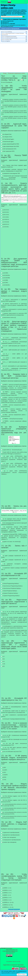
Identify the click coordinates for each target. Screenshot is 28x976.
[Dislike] (21, 80)
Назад (5, 73)
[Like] (16, 80)
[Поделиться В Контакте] (11, 916)
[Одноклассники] (14, 918)
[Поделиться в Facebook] (3, 916)
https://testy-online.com (8, 6)
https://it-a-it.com (9, 953)
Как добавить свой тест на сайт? (13, 961)
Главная (4, 2)
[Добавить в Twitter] (8, 916)
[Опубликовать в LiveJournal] (19, 916)
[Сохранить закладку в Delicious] (25, 916)
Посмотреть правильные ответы (16, 73)
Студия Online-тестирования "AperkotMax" (13, 964)
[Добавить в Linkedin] (6, 916)
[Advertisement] (14, 58)
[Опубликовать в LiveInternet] (22, 916)
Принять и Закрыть (22, 974)
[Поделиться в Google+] (16, 916)
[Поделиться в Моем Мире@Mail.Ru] (14, 916)
